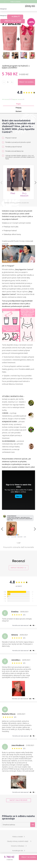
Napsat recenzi (17, 99)
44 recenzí (5, 99)
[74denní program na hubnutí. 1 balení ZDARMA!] (6, 55)
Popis (18, 104)
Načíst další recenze (18, 800)
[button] (34, 529)
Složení (18, 111)
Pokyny (18, 108)
